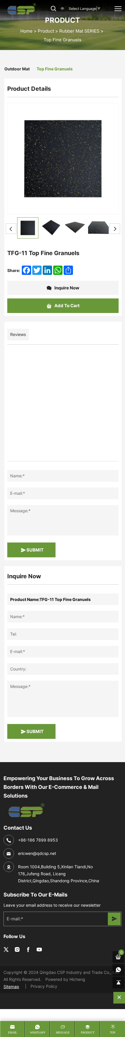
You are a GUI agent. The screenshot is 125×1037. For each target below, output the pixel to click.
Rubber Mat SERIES (79, 31)
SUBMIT (35, 550)
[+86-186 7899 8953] (118, 970)
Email (12, 1032)
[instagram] (17, 949)
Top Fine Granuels (62, 40)
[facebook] (28, 949)
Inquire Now (66, 287)
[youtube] (39, 949)
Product (46, 31)
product (87, 1032)
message (62, 1032)
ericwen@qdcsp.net (37, 853)
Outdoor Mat (17, 69)
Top (112, 1032)
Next (115, 228)
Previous (11, 228)
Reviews (18, 334)
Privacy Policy (44, 986)
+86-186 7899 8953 (38, 840)
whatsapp (37, 1032)
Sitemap (11, 986)
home (26, 31)
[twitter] (6, 949)
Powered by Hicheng (65, 979)
